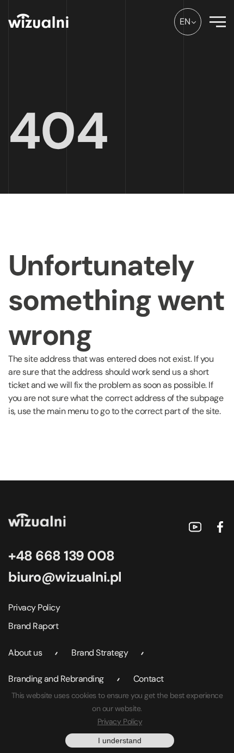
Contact (148, 678)
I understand (119, 740)
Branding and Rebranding (56, 678)
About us (25, 652)
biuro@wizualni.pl (65, 577)
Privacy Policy (34, 607)
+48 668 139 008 (61, 556)
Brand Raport (33, 626)
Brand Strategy (99, 652)
